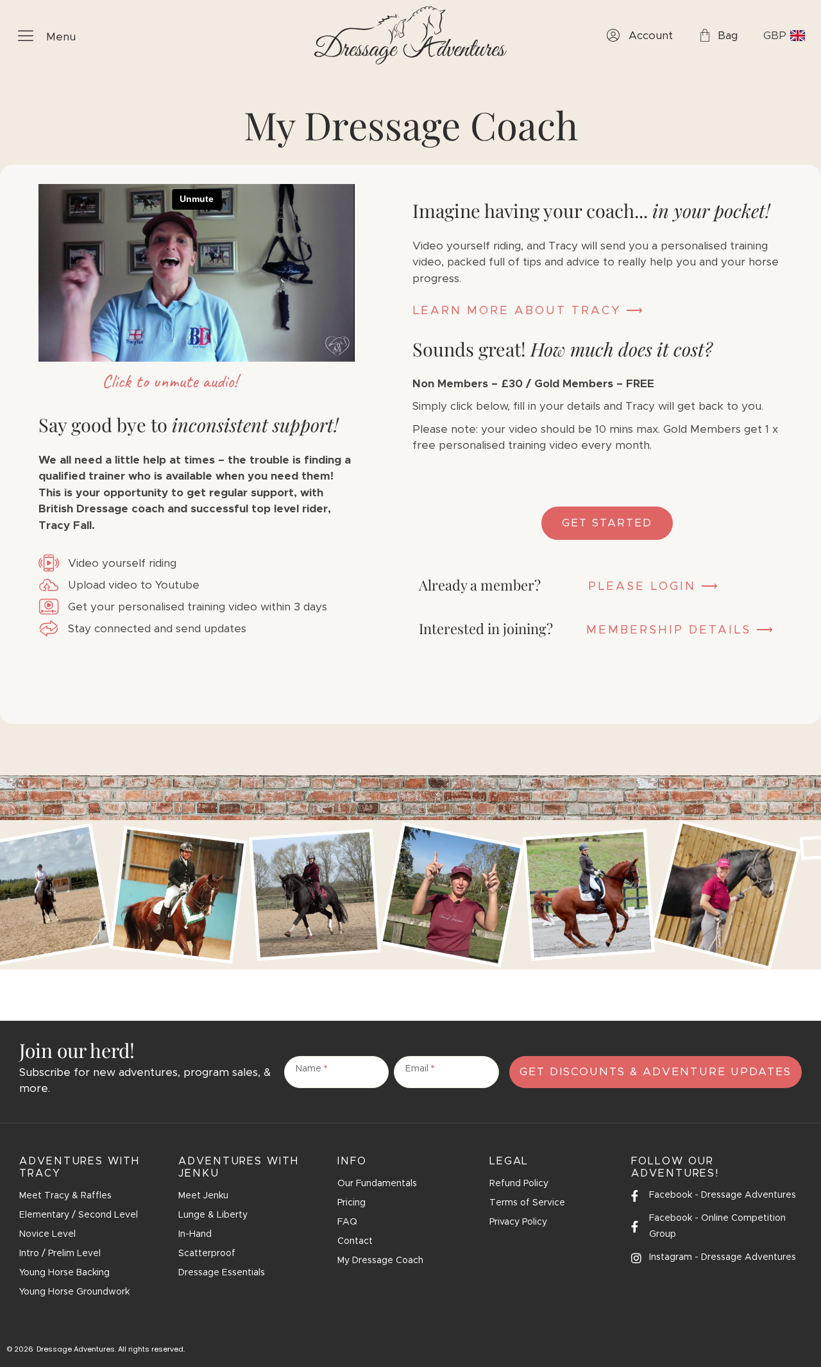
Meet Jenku (203, 1195)
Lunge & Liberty (213, 1215)
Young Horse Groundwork (74, 1291)
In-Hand (195, 1234)
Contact (355, 1241)
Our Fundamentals (377, 1183)
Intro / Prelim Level (60, 1253)
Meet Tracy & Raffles (65, 1195)
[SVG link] (410, 35)
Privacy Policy (518, 1222)
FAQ (347, 1222)
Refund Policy (518, 1183)
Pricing (351, 1202)
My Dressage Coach (380, 1260)
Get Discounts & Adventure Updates (655, 1071)
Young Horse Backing (64, 1272)
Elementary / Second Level (78, 1215)
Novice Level (47, 1234)
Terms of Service (527, 1202)
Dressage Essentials (221, 1272)
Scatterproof (206, 1253)
